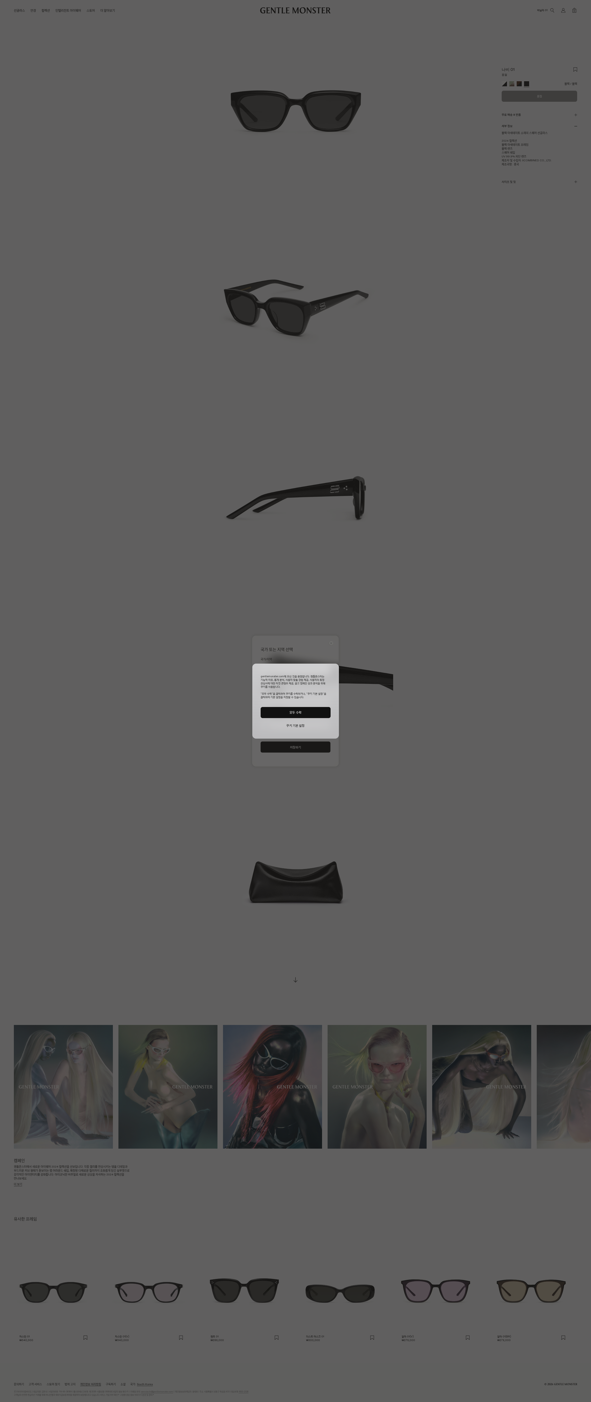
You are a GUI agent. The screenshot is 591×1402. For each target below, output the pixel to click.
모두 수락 (295, 712)
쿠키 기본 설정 (295, 726)
